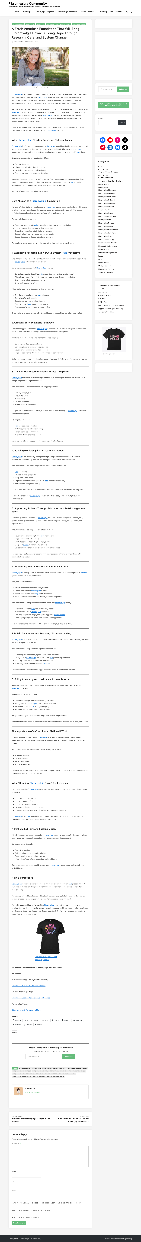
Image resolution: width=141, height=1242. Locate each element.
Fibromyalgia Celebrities (107, 200)
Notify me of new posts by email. (26, 1217)
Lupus (100, 256)
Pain (64, 252)
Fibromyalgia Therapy (106, 239)
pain (39, 97)
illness (62, 615)
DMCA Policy (103, 302)
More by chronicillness (32, 1092)
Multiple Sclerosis (104, 266)
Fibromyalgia (26, 12)
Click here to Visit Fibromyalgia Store (26, 1010)
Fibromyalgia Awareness (63, 24)
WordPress (117, 1239)
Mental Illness (103, 263)
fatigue (44, 97)
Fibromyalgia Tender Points (21, 1077)
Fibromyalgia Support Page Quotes (111, 305)
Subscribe (68, 1056)
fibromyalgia (16, 112)
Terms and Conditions (106, 312)
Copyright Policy (104, 295)
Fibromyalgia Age (59, 1068)
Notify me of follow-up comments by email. (31, 1210)
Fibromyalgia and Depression (77, 1068)
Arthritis (101, 166)
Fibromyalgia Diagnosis (106, 207)
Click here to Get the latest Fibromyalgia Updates (31, 998)
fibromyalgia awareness (58, 1071)
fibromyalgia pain (51, 1074)
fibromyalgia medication (34, 1074)
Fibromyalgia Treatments (67, 12)
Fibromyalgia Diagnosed (107, 190)
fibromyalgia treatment (55, 1077)
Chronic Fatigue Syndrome (108, 172)
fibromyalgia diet (18, 1074)
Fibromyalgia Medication (107, 216)
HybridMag (128, 1239)
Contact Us (102, 292)
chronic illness (24, 1068)
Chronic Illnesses (87, 12)
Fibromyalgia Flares (105, 213)
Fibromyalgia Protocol (106, 223)
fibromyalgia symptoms (67, 1074)
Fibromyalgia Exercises (106, 193)
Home (17, 12)
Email (15, 1181)
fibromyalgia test (39, 1077)
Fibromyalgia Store (106, 12)
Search (101, 119)
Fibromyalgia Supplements (108, 230)
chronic (49, 146)
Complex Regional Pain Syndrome (110, 181)
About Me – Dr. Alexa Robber (109, 286)
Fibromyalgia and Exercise (21, 1071)
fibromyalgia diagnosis (77, 1071)
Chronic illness (30, 24)
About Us (118, 12)
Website (15, 1191)
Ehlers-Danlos (103, 184)
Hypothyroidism (104, 249)
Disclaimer (102, 299)
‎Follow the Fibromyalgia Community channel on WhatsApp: (114, 104)
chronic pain (36, 1068)
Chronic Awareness (18, 24)
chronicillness (18, 42)
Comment (16, 1144)
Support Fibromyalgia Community (110, 309)
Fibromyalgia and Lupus (40, 1071)
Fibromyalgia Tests (105, 236)
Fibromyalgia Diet (104, 210)
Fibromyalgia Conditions (107, 203)
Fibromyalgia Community (28, 3)
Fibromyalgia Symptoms (45, 12)
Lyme (100, 259)
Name (14, 1171)
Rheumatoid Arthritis (106, 269)
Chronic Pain (40, 24)
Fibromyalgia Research (79, 24)
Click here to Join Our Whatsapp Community (29, 986)
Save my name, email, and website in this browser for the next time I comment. (46, 1203)
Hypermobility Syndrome (107, 246)
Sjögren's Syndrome (105, 272)
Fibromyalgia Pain (104, 220)
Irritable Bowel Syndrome (107, 253)
